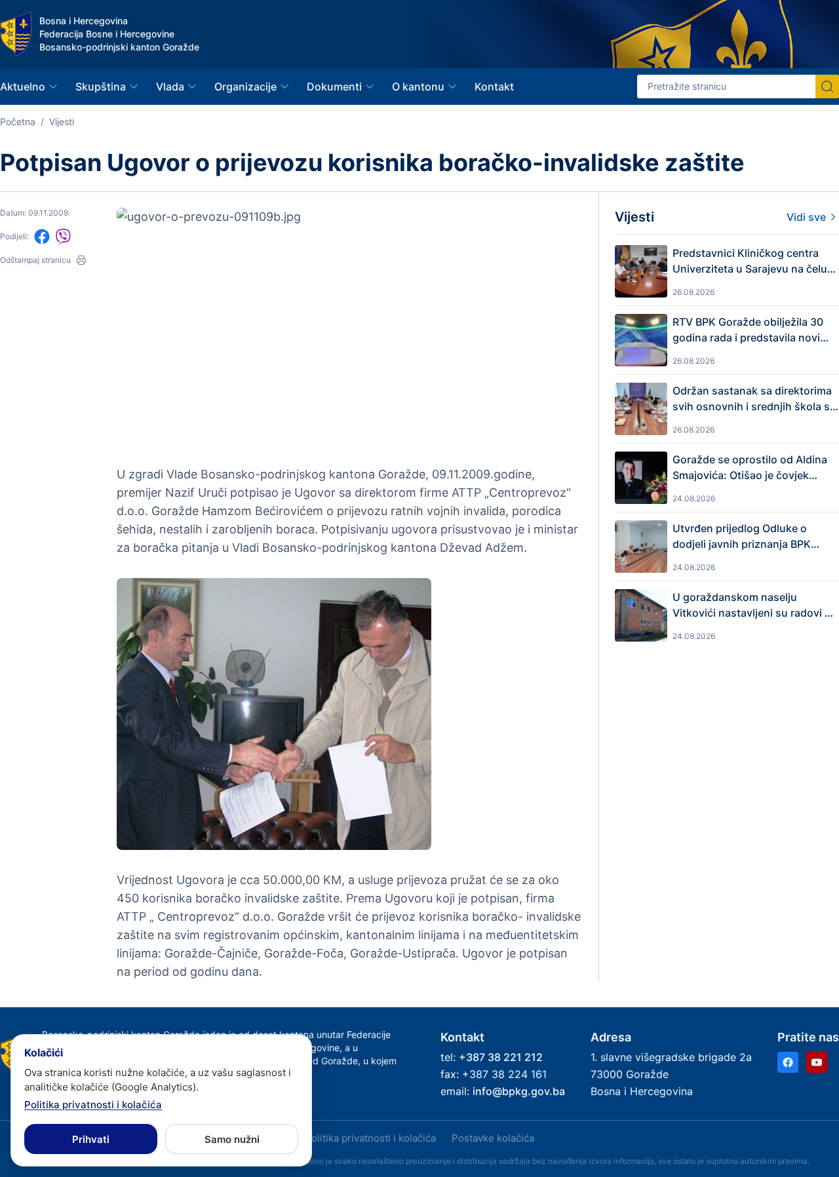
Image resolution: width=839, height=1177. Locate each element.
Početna (17, 121)
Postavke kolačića (493, 1138)
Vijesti (61, 121)
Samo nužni (232, 1139)
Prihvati (90, 1139)
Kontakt (494, 86)
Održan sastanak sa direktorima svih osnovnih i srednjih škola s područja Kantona (752, 399)
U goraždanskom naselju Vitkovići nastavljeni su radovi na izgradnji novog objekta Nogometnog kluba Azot (755, 605)
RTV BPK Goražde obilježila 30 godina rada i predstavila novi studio (748, 330)
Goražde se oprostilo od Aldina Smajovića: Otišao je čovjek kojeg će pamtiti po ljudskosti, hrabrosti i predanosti (750, 468)
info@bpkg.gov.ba (519, 1091)
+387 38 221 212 (501, 1057)
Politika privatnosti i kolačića (370, 1138)
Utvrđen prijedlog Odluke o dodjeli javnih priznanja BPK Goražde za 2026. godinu (742, 537)
